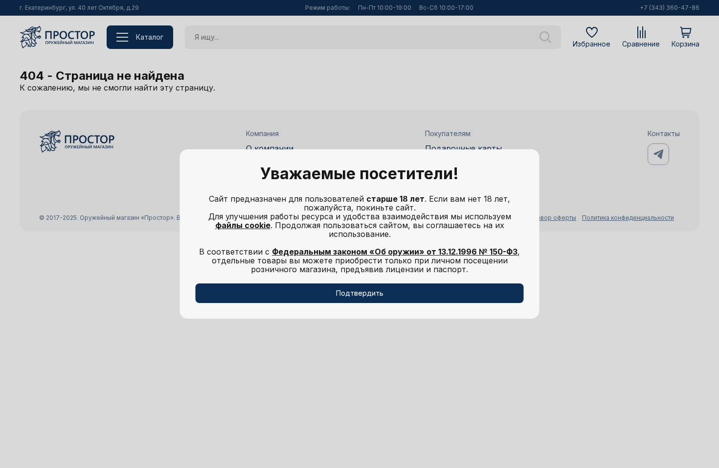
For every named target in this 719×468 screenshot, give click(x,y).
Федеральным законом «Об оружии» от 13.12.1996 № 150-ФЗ (394, 252)
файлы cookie (242, 225)
